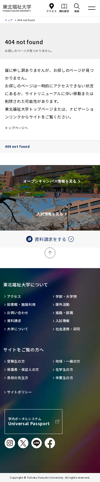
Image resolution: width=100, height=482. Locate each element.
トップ (9, 20)
